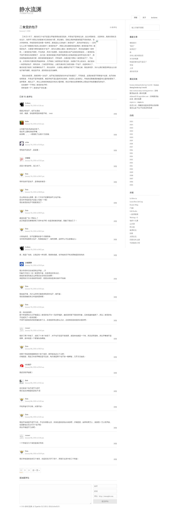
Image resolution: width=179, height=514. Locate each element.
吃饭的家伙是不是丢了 (138, 62)
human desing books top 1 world (141, 85)
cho (55, 506)
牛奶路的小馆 (135, 243)
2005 (131, 185)
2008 (131, 175)
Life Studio (133, 211)
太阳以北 (133, 237)
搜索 (156, 27)
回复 (115, 114)
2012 (131, 163)
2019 (131, 141)
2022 (131, 131)
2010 (131, 169)
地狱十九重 (134, 221)
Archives (154, 18)
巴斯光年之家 (135, 240)
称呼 (96, 486)
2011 (131, 166)
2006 (131, 182)
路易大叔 (133, 105)
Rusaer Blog (134, 205)
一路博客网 (134, 214)
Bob (26, 380)
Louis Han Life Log (136, 202)
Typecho (38, 506)
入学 (131, 68)
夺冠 (131, 65)
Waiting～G (134, 218)
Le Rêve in (133, 198)
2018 (131, 144)
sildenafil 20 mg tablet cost (139, 96)
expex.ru (133, 102)
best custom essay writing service (141, 91)
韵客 (131, 233)
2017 (131, 147)
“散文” (132, 46)
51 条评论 (113, 27)
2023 (131, 128)
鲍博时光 (133, 230)
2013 (131, 160)
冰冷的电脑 (134, 59)
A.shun (27, 103)
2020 (131, 137)
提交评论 (105, 501)
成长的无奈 (134, 71)
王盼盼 (27, 158)
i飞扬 (132, 208)
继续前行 (133, 43)
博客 (135, 18)
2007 (131, 179)
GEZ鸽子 (28, 365)
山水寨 (132, 224)
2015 (131, 153)
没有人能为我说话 (136, 56)
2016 (131, 150)
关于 (144, 18)
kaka (27, 121)
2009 (131, 172)
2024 (131, 125)
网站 (96, 496)
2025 (131, 122)
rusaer (27, 328)
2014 (131, 156)
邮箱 (96, 491)
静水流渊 (30, 9)
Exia (26, 174)
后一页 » (36, 470)
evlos (27, 142)
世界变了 (133, 49)
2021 (131, 134)
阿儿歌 (132, 227)
